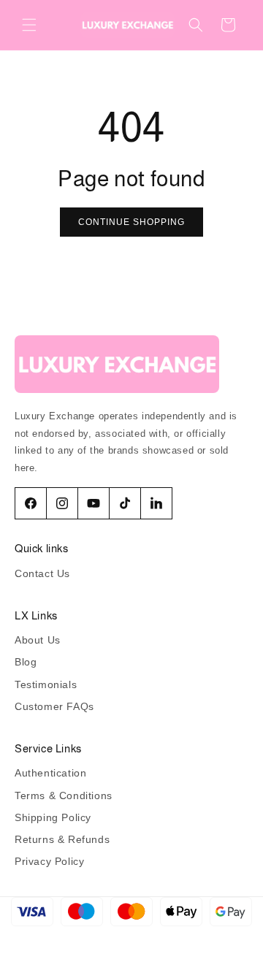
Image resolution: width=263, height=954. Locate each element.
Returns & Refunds (62, 839)
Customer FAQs (54, 706)
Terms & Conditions (64, 795)
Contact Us (42, 573)
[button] (29, 25)
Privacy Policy (49, 861)
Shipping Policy (53, 817)
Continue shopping (131, 222)
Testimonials (46, 684)
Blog (26, 662)
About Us (38, 640)
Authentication (50, 773)
